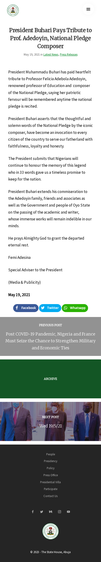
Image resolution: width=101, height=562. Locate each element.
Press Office (50, 475)
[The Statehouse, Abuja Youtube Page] (68, 512)
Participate (50, 489)
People (50, 454)
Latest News (50, 54)
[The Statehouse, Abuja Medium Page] (50, 512)
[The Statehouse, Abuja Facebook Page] (32, 512)
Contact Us (50, 496)
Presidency (50, 461)
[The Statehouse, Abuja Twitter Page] (41, 512)
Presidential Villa (50, 482)
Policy (50, 468)
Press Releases (69, 54)
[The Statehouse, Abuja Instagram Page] (59, 512)
